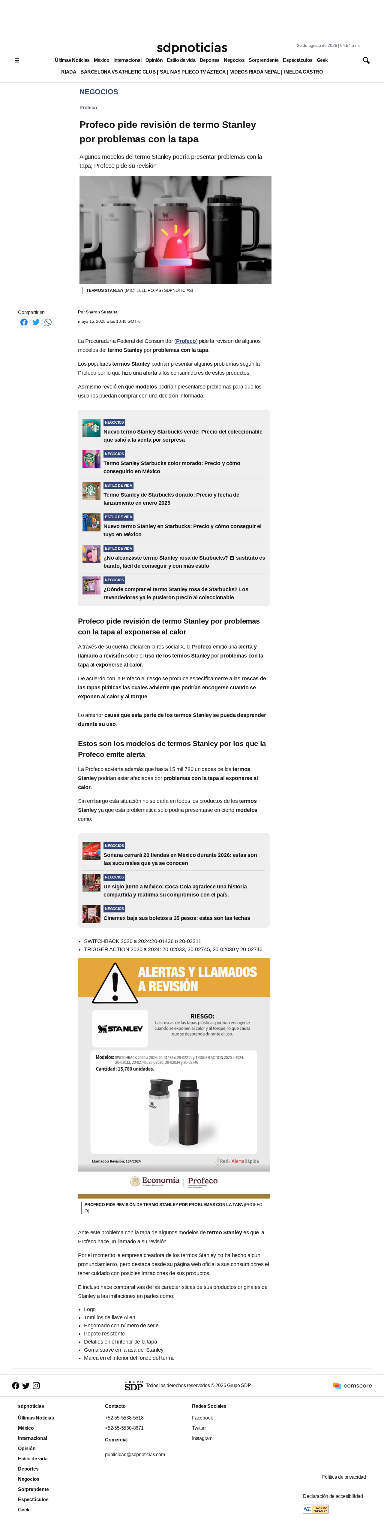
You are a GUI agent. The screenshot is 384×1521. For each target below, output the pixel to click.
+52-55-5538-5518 (124, 1417)
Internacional (127, 60)
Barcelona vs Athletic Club (118, 71)
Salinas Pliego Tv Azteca (193, 71)
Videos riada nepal (255, 71)
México (101, 60)
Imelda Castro (303, 71)
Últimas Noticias (72, 60)
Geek (322, 60)
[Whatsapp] (48, 322)
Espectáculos (298, 60)
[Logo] (192, 48)
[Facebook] (24, 322)
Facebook (202, 1417)
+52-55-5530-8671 (124, 1428)
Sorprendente (264, 60)
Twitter (199, 1428)
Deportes (210, 60)
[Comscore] (352, 1385)
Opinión (154, 60)
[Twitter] (36, 322)
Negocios (234, 60)
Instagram (202, 1438)
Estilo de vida (181, 60)
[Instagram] (36, 1385)
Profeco (88, 107)
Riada (68, 71)
